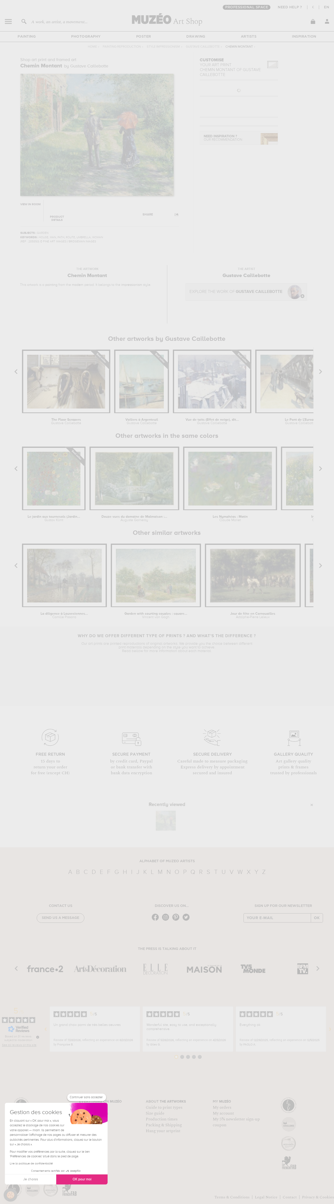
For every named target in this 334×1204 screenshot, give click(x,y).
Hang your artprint (163, 1131)
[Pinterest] (177, 920)
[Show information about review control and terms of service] (38, 1037)
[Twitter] (187, 920)
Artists (249, 36)
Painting (27, 36)
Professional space (246, 7)
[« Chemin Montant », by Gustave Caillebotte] (166, 821)
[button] (10, 1195)
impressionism (131, 285)
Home (92, 46)
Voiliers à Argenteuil (141, 421)
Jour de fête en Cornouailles (252, 615)
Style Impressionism (163, 46)
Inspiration (304, 36)
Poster (143, 36)
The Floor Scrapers (66, 421)
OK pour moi (82, 1179)
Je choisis (30, 1179)
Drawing (195, 36)
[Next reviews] (330, 1029)
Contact (290, 1197)
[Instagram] (167, 920)
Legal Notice (266, 1197)
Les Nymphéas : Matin (230, 518)
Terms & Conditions (232, 1197)
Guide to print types (164, 1107)
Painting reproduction (122, 46)
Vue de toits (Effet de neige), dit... (212, 421)
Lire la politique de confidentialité (31, 1163)
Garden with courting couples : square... (155, 615)
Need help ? (290, 7)
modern (77, 285)
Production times (162, 1119)
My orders (222, 1107)
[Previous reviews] (45, 1029)
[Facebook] (156, 920)
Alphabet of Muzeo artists (167, 861)
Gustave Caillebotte (203, 46)
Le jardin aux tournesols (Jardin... (54, 518)
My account (223, 1113)
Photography (86, 36)
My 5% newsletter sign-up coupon (236, 1122)
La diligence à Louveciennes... (64, 615)
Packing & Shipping (164, 1125)
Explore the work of (235, 292)
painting (51, 285)
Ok (317, 918)
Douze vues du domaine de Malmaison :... (134, 518)
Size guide (155, 1113)
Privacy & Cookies (318, 1197)
